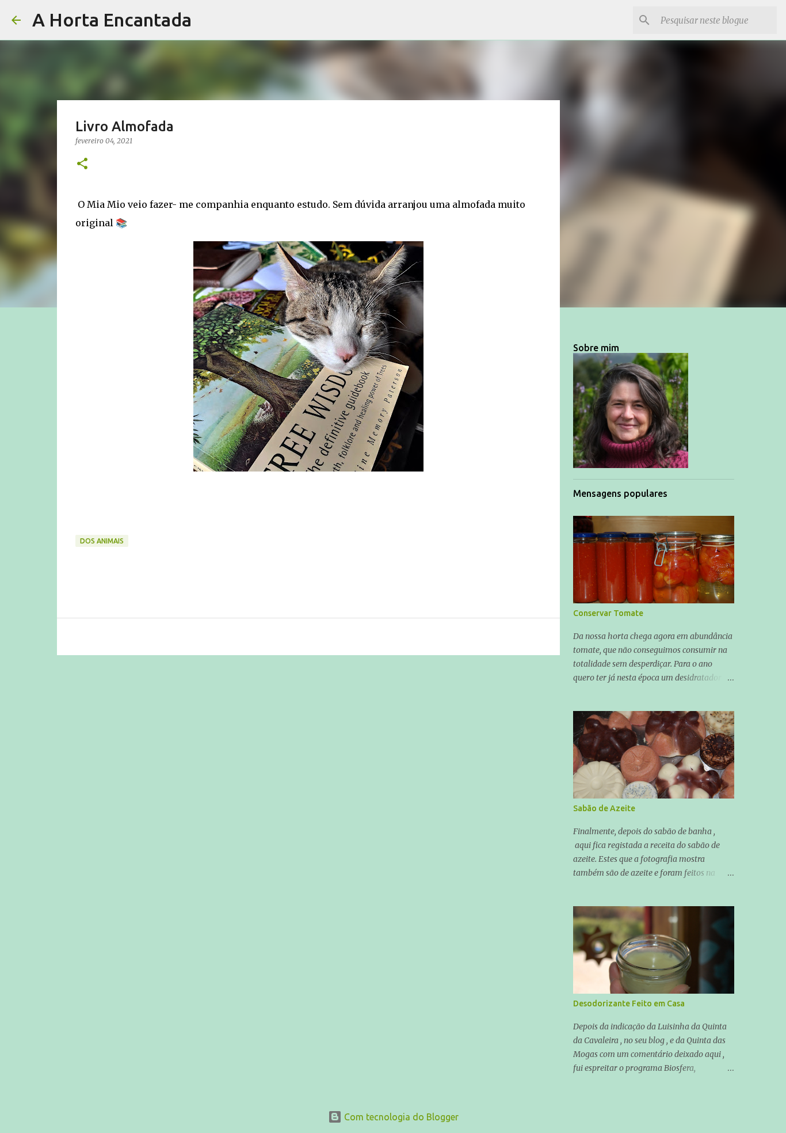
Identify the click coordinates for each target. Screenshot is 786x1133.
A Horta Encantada (112, 19)
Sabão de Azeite (604, 808)
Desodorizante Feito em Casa (629, 1003)
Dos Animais (102, 541)
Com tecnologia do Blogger (400, 1117)
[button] (82, 164)
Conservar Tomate (608, 613)
